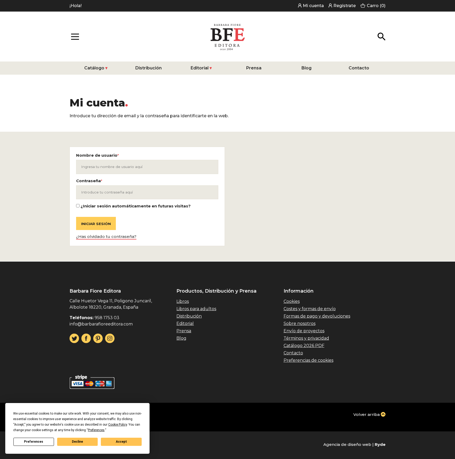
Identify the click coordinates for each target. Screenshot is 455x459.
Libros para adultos (196, 308)
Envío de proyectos (304, 330)
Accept (121, 441)
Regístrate (344, 5)
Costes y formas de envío (310, 308)
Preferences (33, 441)
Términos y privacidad (306, 338)
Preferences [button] (96, 430)
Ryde (380, 444)
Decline (77, 441)
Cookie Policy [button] (117, 424)
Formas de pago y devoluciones (317, 316)
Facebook (86, 338)
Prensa (253, 67)
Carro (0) (376, 5)
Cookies (292, 301)
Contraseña (89, 181)
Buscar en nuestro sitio (381, 36)
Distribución (148, 67)
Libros (182, 301)
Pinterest (98, 338)
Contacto (359, 67)
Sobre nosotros (299, 323)
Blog (306, 67)
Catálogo (94, 67)
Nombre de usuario (97, 155)
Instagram (110, 338)
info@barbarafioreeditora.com (101, 324)
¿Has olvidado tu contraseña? (106, 236)
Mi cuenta (313, 5)
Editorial (200, 67)
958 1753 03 (107, 317)
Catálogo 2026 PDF (304, 345)
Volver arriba (366, 414)
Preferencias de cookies (308, 360)
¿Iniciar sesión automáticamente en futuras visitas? (135, 206)
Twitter (74, 338)
